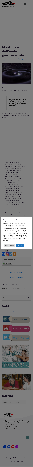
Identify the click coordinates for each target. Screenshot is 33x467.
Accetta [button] (20, 245)
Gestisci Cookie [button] (9, 245)
